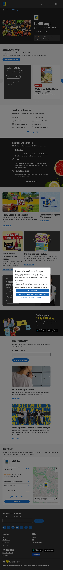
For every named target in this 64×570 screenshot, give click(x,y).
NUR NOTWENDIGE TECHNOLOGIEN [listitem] (32, 294)
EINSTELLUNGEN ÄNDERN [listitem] (31, 298)
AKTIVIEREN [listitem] (32, 290)
